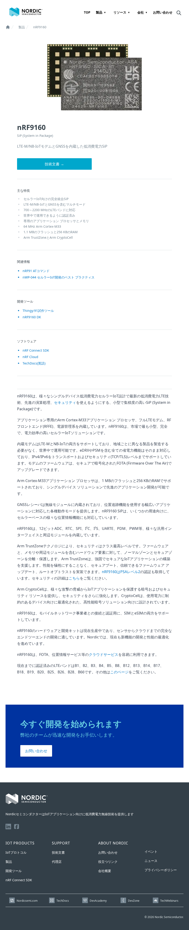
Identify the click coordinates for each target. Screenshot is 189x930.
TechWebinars (169, 901)
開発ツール (14, 871)
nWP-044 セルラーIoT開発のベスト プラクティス (58, 277)
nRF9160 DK (32, 317)
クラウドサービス (103, 654)
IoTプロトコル (16, 852)
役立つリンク (108, 861)
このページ (119, 672)
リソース (119, 12)
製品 (99, 12)
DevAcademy (98, 901)
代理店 (57, 861)
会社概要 (104, 871)
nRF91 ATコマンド (36, 271)
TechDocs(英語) (34, 363)
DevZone (133, 901)
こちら (74, 578)
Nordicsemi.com (27, 901)
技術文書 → (54, 163)
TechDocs (62, 901)
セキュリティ (65, 402)
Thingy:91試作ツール (38, 310)
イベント (151, 851)
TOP (87, 12)
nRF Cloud (30, 357)
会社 (140, 12)
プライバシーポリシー (161, 870)
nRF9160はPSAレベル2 (121, 571)
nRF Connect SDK (36, 350)
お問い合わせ (162, 12)
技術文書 (58, 852)
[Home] (8, 27)
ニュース (151, 860)
